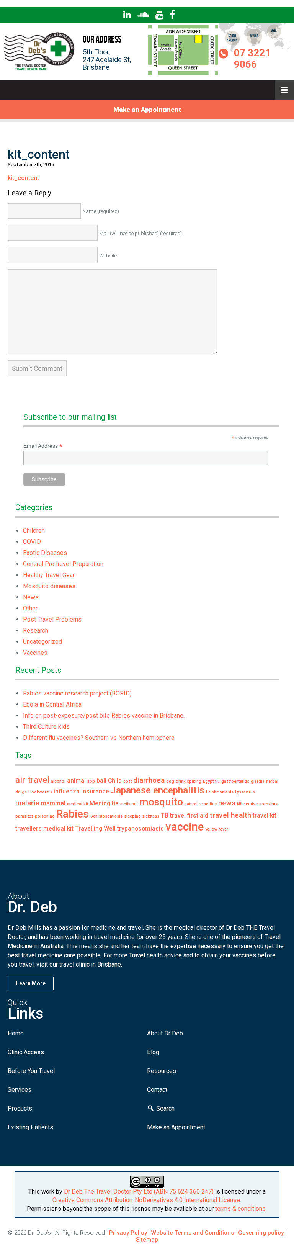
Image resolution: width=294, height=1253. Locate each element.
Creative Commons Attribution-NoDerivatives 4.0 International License (146, 1200)
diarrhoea (149, 780)
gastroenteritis (235, 781)
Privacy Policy (128, 1232)
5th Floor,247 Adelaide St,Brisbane (107, 59)
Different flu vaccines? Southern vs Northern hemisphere (99, 737)
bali (101, 780)
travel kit (264, 815)
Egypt (208, 781)
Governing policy (261, 1232)
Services (19, 1089)
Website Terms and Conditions (192, 1232)
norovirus (268, 804)
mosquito (161, 802)
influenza (67, 791)
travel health (230, 815)
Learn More (31, 983)
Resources (161, 1071)
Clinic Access (26, 1052)
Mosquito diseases (49, 586)
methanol (129, 804)
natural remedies (201, 804)
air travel (32, 780)
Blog (153, 1052)
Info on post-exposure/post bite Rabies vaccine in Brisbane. (104, 715)
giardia (258, 781)
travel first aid (189, 815)
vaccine (184, 826)
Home (16, 1033)
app (91, 781)
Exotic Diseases (45, 552)
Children (34, 530)
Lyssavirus (245, 792)
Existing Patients (30, 1127)
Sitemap (147, 1239)
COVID (32, 541)
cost (127, 781)
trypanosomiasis (140, 828)
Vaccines (35, 652)
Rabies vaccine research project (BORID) (77, 693)
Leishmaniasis (220, 792)
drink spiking (188, 781)
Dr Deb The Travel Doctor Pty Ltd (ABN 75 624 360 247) (139, 1191)
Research (35, 630)
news (226, 802)
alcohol (58, 781)
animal (76, 780)
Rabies (72, 814)
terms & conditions (240, 1208)
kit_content (23, 178)
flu (217, 781)
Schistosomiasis (106, 816)
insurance (95, 791)
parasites (24, 816)
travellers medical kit (44, 828)
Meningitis (104, 803)
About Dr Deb (165, 1033)
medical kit (77, 804)
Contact (157, 1089)
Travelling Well (95, 828)
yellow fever (216, 829)
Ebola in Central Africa (52, 704)
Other (30, 608)
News (31, 597)
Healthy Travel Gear (49, 575)
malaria (27, 802)
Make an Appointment (147, 109)
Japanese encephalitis (157, 790)
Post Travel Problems (52, 619)
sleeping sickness (141, 816)
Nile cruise (247, 804)
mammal (53, 803)
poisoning (45, 816)
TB (164, 815)
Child (115, 780)
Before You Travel (31, 1071)
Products (20, 1108)
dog (170, 781)
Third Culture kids (46, 726)
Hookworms (40, 792)
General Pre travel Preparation (63, 564)
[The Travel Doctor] (39, 70)
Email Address (42, 446)
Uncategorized (42, 641)
